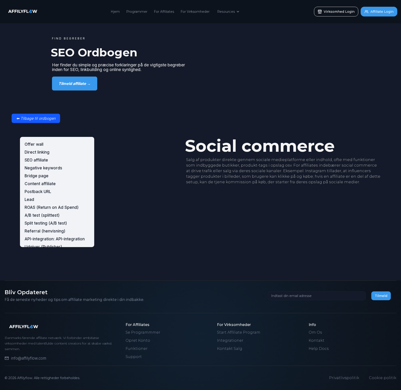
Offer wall (34, 144)
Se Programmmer (143, 332)
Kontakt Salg (229, 348)
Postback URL (38, 191)
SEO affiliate (36, 160)
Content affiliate (40, 183)
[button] (229, 11)
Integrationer (230, 340)
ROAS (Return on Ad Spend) (52, 207)
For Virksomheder (195, 12)
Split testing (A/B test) (46, 223)
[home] (21, 11)
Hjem (115, 12)
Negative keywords (43, 168)
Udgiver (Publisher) (43, 247)
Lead (29, 199)
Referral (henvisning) (45, 231)
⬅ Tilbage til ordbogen (35, 118)
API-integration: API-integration (55, 239)
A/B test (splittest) (42, 215)
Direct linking (37, 152)
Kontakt (316, 340)
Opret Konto (138, 340)
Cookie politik (382, 378)
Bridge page (37, 176)
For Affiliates (164, 12)
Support (134, 357)
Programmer (136, 12)
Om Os (315, 332)
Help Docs (319, 348)
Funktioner (137, 348)
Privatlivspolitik (344, 378)
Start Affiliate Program (238, 332)
